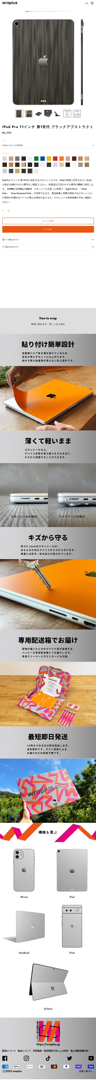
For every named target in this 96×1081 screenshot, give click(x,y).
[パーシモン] (23, 164)
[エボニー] (4, 164)
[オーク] (80, 158)
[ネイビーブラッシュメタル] (11, 171)
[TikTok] (48, 1058)
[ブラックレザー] (30, 164)
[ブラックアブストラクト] (30, 171)
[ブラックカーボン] (67, 164)
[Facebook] (5, 1058)
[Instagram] (26, 1058)
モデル (4, 141)
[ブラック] (23, 158)
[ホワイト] (30, 158)
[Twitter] (69, 1058)
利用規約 (37, 1050)
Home (27, 11)
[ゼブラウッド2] (11, 164)
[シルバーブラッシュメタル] (4, 171)
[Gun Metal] (80, 164)
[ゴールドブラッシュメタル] (17, 171)
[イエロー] (49, 158)
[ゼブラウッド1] (86, 158)
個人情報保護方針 (79, 1050)
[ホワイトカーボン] (74, 164)
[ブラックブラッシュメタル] (23, 171)
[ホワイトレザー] (42, 164)
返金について (24, 1050)
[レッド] (55, 158)
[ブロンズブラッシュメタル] (86, 164)
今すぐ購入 (48, 229)
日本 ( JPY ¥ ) (85, 1071)
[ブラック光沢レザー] (36, 164)
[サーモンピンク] (67, 158)
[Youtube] (91, 1058)
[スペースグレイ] (17, 158)
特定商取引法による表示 (56, 1050)
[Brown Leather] (49, 164)
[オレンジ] (61, 158)
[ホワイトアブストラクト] (36, 171)
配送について (9, 1050)
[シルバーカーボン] (55, 164)
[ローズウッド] (74, 158)
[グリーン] (36, 158)
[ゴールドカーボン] (61, 164)
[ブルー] (42, 158)
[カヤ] (17, 164)
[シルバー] (4, 158)
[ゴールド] (11, 158)
